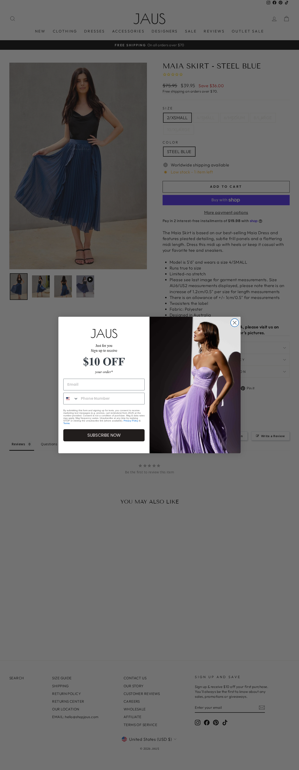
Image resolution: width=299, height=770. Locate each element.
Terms (66, 423)
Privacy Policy (131, 420)
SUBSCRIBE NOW (104, 435)
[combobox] (71, 398)
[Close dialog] (235, 323)
